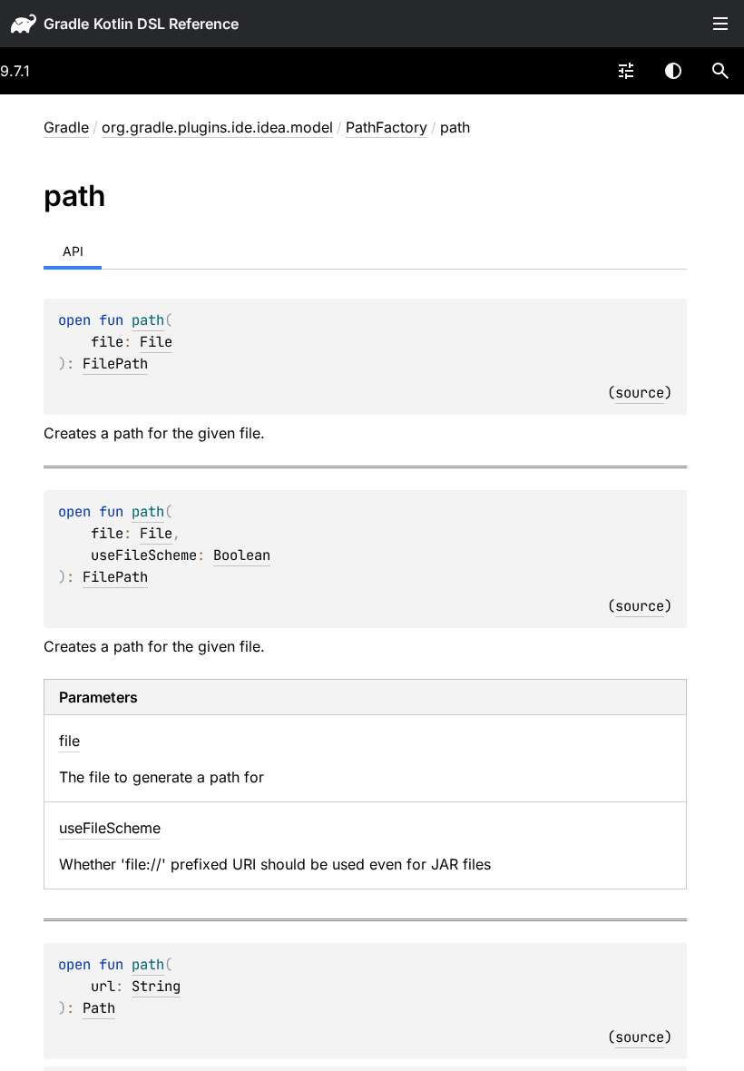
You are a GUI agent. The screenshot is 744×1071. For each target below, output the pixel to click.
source (639, 392)
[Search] (720, 70)
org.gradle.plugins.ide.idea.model (217, 127)
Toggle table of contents (720, 23)
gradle (66, 24)
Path (99, 1007)
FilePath (115, 363)
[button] (720, 70)
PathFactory (386, 127)
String (156, 986)
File (156, 341)
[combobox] (626, 70)
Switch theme (673, 70)
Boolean (241, 555)
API (73, 251)
